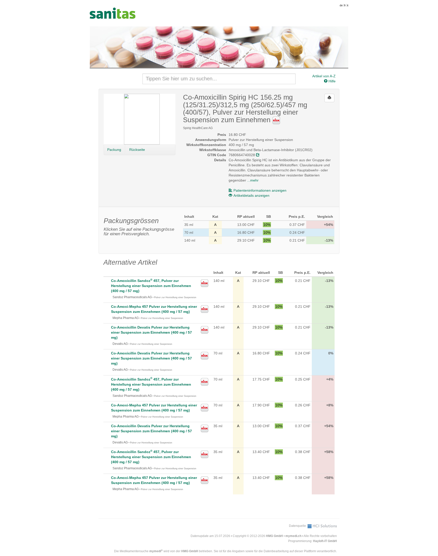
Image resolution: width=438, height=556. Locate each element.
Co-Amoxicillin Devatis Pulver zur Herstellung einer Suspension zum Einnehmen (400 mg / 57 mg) (151, 332)
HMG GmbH (274, 536)
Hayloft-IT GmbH (325, 541)
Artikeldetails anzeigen (251, 195)
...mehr (253, 180)
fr (345, 5)
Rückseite (137, 150)
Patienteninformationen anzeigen (259, 190)
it (347, 5)
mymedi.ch (293, 536)
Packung (114, 150)
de (341, 5)
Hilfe (331, 81)
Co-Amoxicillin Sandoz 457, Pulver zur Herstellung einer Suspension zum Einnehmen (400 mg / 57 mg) (151, 286)
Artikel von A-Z (324, 76)
